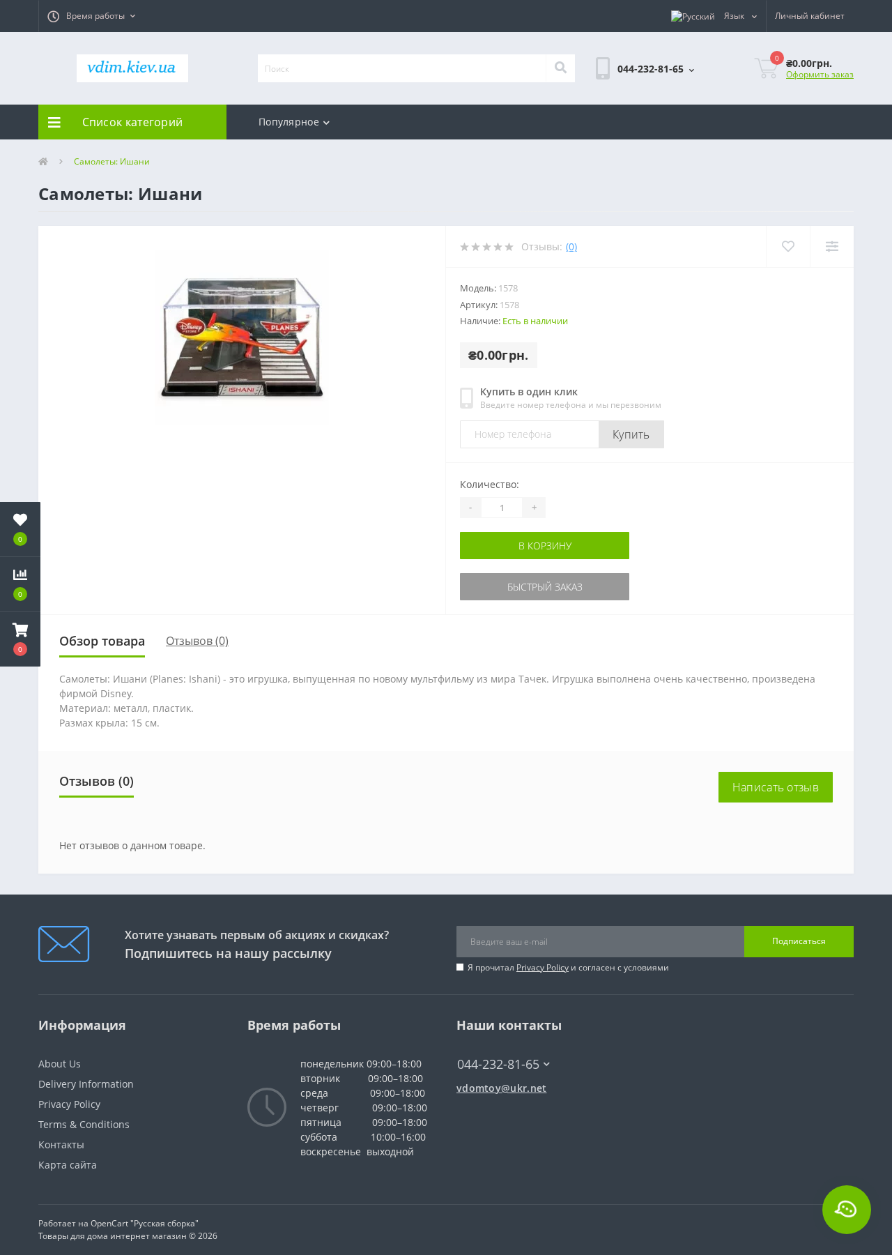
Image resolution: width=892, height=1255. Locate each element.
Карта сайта (67, 1164)
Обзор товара (102, 640)
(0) (571, 246)
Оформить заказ (820, 74)
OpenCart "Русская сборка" (145, 1223)
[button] (91, 16)
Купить (631, 434)
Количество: (489, 484)
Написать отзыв (775, 787)
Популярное (289, 121)
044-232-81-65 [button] (498, 1064)
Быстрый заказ (503, 586)
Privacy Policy (542, 967)
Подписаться (799, 941)
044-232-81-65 (491, 1043)
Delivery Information (86, 1083)
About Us (59, 1063)
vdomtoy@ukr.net (501, 1088)
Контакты (61, 1144)
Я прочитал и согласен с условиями (568, 967)
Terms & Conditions (84, 1124)
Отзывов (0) (197, 640)
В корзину (503, 545)
